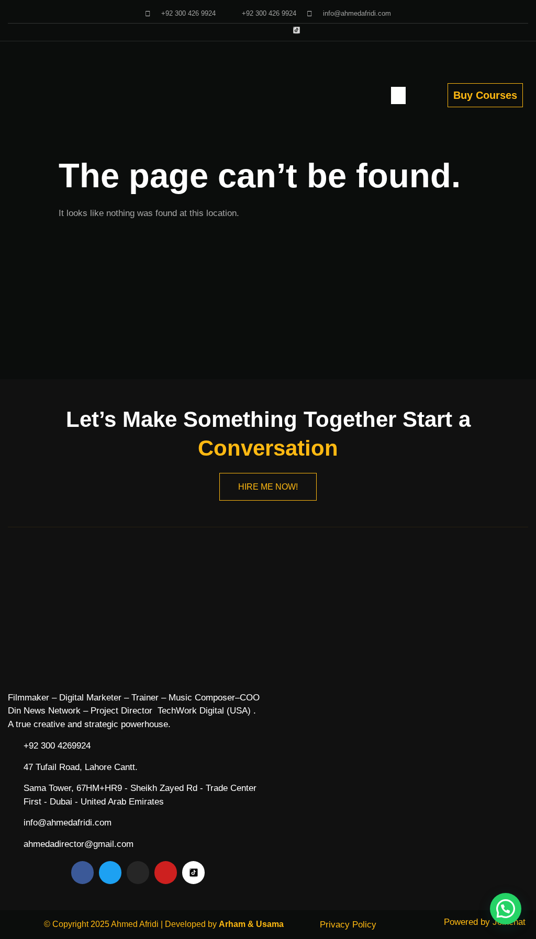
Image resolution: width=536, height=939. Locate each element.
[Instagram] (262, 30)
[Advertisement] (268, 301)
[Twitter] (227, 30)
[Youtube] (245, 30)
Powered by (485, 922)
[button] (398, 95)
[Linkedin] (279, 30)
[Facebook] (210, 30)
